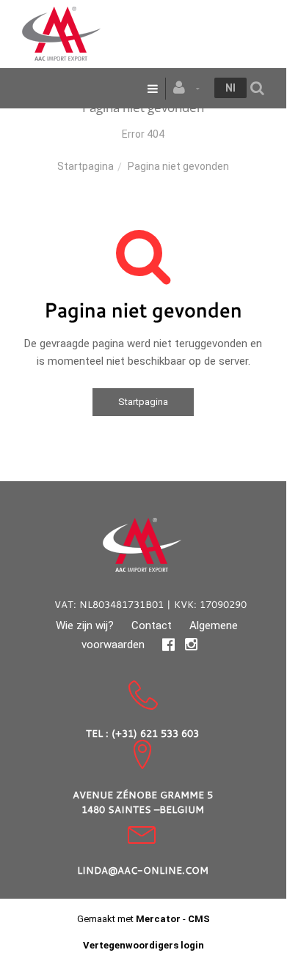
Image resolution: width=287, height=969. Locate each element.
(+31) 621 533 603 (155, 733)
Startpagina (85, 166)
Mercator (158, 918)
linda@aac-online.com (142, 870)
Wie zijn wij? (85, 625)
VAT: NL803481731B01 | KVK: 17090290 (150, 604)
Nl (230, 88)
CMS (199, 918)
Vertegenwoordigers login (143, 945)
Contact (151, 625)
